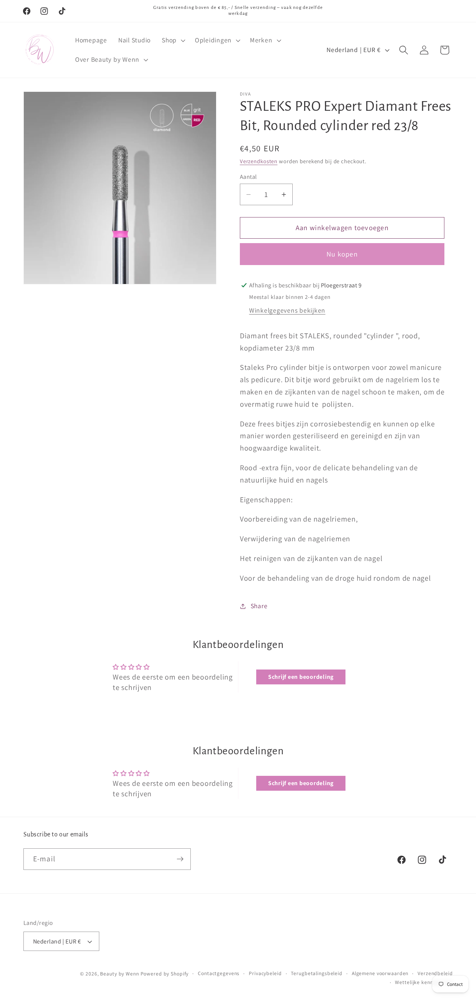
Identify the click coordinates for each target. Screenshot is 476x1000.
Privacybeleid (265, 973)
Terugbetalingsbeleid (316, 973)
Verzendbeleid (435, 973)
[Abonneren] (180, 859)
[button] (172, 40)
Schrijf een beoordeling (301, 677)
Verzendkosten (258, 161)
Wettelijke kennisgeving (424, 982)
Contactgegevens (218, 973)
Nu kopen (342, 253)
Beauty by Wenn (119, 973)
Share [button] (259, 605)
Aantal (248, 176)
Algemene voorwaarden (380, 973)
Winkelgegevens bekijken (287, 310)
